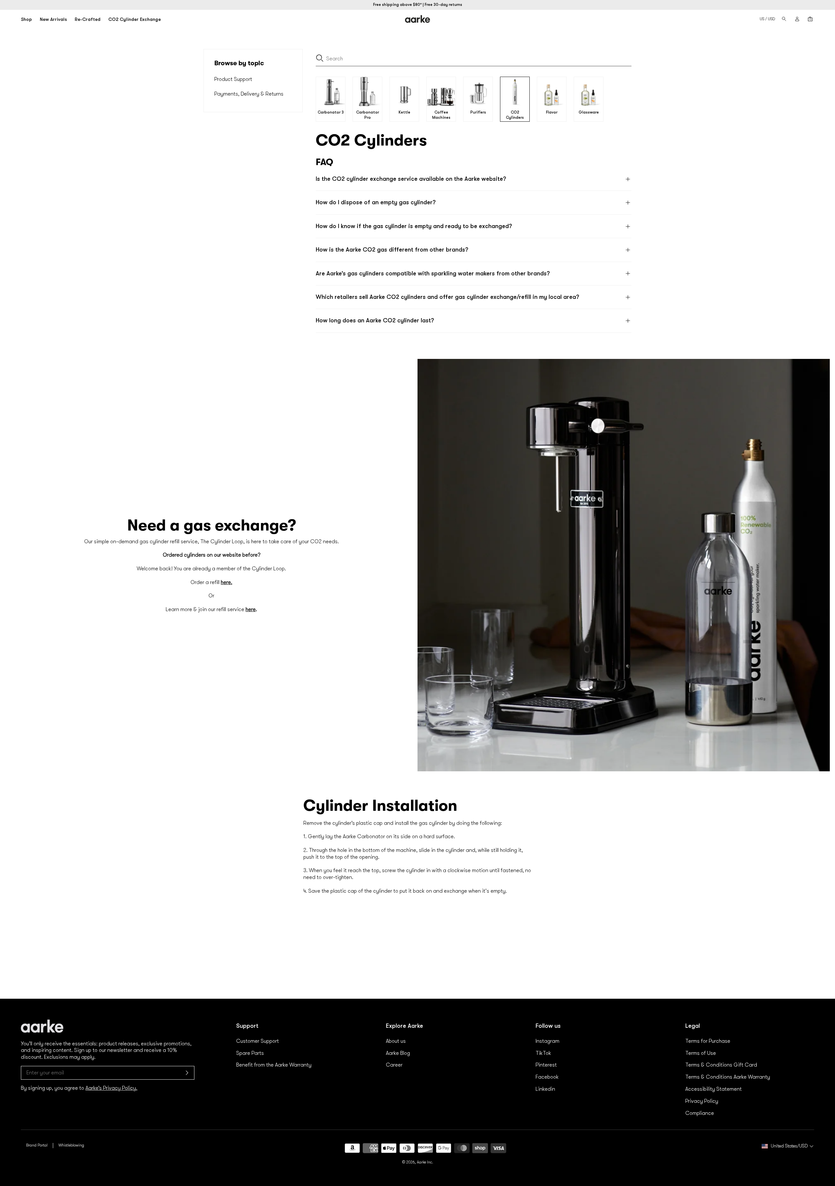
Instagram (547, 1041)
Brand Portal (37, 1145)
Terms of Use (700, 1053)
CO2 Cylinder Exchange (134, 19)
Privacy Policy (701, 1101)
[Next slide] (624, 99)
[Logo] (417, 19)
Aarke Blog (398, 1053)
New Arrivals (53, 19)
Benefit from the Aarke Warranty (273, 1065)
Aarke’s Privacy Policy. (111, 1088)
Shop (26, 19)
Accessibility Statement (713, 1089)
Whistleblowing (71, 1145)
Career (394, 1065)
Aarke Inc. (425, 1162)
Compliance (699, 1113)
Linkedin (545, 1089)
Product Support (233, 79)
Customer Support (257, 1041)
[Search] (784, 19)
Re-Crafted (87, 19)
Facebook (547, 1077)
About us (396, 1041)
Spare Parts (250, 1053)
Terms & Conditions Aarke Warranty (727, 1077)
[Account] (797, 19)
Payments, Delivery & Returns (248, 94)
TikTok (543, 1053)
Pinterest (546, 1065)
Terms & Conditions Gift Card (721, 1065)
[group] (330, 99)
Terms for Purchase (707, 1041)
